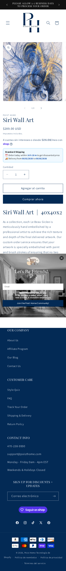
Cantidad (8, 167)
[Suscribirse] (54, 496)
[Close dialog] (61, 258)
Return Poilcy (15, 424)
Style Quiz (13, 389)
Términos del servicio (34, 563)
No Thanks (33, 311)
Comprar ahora (33, 199)
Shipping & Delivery (19, 415)
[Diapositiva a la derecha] (41, 108)
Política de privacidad (51, 557)
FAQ (9, 398)
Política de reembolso (26, 557)
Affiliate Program (17, 349)
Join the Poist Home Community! (33, 303)
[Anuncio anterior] (7, 5)
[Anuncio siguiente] (59, 5)
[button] (7, 23)
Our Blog (12, 357)
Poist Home (30, 552)
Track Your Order (17, 407)
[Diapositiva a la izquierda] (25, 108)
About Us (12, 340)
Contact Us (14, 366)
